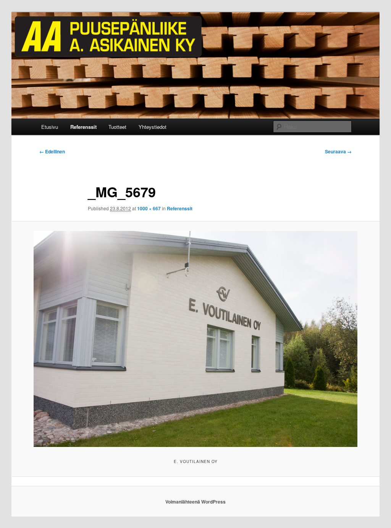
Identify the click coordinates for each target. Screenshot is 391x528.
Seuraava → (338, 151)
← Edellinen (52, 151)
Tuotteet (117, 126)
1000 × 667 (149, 208)
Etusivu (49, 126)
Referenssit (83, 126)
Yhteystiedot (152, 126)
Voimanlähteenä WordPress (195, 501)
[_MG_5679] (195, 339)
